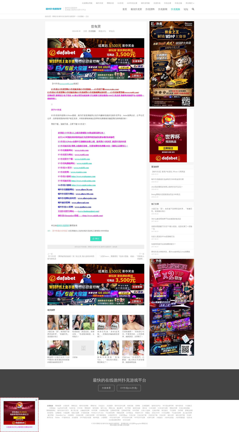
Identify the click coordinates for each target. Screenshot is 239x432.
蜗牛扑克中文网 (120, 406)
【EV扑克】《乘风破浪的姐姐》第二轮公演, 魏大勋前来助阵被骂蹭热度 (70, 257)
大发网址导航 (87, 3)
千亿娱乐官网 (176, 413)
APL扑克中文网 (114, 417)
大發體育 (104, 417)
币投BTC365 (139, 413)
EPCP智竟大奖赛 (85, 417)
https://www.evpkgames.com (83, 176)
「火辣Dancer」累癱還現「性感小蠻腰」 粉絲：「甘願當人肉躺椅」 (121, 257)
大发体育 (106, 388)
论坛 (186, 9)
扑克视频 (175, 9)
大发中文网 (150, 417)
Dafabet (57, 417)
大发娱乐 (160, 417)
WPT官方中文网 (139, 417)
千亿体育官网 (110, 413)
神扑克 (144, 408)
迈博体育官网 (114, 410)
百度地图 (119, 425)
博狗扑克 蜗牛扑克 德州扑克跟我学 (53, 9)
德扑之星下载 (180, 415)
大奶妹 (75, 357)
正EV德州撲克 (101, 415)
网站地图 (113, 425)
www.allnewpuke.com (87, 198)
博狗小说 (112, 408)
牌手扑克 (50, 417)
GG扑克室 (152, 408)
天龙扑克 (156, 3)
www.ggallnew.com (83, 207)
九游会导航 (156, 410)
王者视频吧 (145, 406)
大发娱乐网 (79, 415)
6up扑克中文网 (62, 408)
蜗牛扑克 (99, 3)
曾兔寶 (96, 26)
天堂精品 (52, 408)
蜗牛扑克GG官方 (63, 410)
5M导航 (180, 410)
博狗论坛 (74, 406)
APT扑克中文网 (127, 417)
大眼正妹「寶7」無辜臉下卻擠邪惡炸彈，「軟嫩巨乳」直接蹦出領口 (58, 334)
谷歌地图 (126, 425)
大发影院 (71, 415)
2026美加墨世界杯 (115, 420)
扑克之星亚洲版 (184, 408)
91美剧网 (66, 413)
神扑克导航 (145, 3)
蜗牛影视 (96, 408)
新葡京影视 (189, 410)
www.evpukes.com (79, 172)
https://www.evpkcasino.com (83, 181)
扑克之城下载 (141, 415)
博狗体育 (87, 408)
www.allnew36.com (84, 189)
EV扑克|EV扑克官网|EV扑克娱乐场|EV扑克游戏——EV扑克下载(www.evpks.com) (85, 89)
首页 (124, 9)
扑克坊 (189, 415)
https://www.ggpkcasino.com (83, 185)
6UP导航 (128, 408)
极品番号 (120, 408)
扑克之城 (178, 3)
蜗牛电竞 (96, 417)
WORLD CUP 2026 (97, 413)
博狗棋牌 (58, 406)
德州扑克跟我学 (63, 226)
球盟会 (147, 413)
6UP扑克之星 (132, 3)
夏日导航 (51, 415)
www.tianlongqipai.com (88, 211)
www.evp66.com (66, 84)
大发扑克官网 (89, 415)
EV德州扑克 (66, 417)
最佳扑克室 (136, 9)
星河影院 (50, 413)
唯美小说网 (75, 413)
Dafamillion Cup (61, 415)
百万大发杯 (126, 420)
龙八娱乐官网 (187, 413)
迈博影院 (58, 413)
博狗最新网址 (50, 410)
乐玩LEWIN (156, 413)
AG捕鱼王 (188, 406)
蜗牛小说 (104, 408)
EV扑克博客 (166, 413)
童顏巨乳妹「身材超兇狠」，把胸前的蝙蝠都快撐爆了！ (108, 334)
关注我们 (189, 3)
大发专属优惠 (180, 417)
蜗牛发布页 (179, 406)
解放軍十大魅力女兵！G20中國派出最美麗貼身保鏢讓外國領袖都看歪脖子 (58, 359)
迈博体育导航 (125, 410)
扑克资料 (150, 9)
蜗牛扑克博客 (83, 406)
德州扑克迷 (136, 408)
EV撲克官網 (85, 413)
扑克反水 (102, 406)
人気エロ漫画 (145, 410)
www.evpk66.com (82, 159)
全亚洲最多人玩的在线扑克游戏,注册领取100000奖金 (88, 231)
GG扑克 (120, 3)
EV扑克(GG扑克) (128, 388)
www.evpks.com (82, 150)
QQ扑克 (189, 417)
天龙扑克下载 (153, 415)
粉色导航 (130, 406)
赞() (97, 239)
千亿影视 (173, 410)
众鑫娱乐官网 (84, 410)
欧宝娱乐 (165, 410)
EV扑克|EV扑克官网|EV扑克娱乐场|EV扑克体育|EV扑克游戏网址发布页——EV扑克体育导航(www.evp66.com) (93, 92)
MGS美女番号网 (168, 406)
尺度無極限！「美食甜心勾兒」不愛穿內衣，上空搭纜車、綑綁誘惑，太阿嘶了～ (133, 334)
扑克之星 (167, 3)
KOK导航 (136, 410)
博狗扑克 (110, 3)
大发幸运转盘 (169, 417)
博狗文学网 (173, 408)
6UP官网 (94, 410)
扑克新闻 (162, 9)
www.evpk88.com (84, 163)
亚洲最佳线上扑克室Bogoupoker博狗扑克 (134, 423)
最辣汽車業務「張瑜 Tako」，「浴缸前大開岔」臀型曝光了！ (108, 359)
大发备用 (66, 406)
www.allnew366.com (84, 194)
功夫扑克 (72, 408)
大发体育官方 (112, 415)
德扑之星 (171, 415)
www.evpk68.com (81, 168)
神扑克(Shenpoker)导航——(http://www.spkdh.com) (80, 216)
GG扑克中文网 (163, 408)
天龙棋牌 (110, 406)
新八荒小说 (74, 410)
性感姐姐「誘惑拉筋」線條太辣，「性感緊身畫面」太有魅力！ (83, 334)
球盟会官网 (120, 413)
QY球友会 (129, 413)
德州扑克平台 (156, 406)
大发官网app (123, 415)
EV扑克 (79, 408)
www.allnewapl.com (80, 203)
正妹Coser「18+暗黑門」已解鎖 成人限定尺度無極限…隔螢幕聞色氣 (133, 359)
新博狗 (137, 406)
